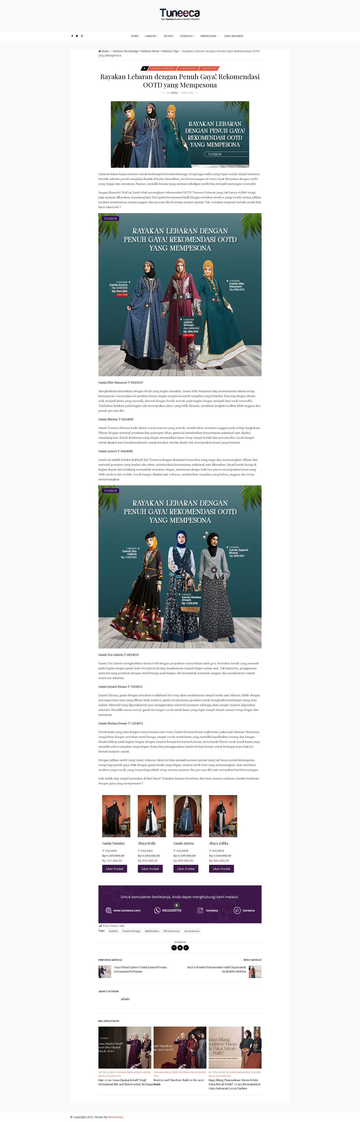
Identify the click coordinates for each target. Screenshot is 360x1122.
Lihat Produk (114, 869)
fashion (113, 931)
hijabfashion (152, 931)
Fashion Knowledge (126, 51)
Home (135, 35)
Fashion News (150, 51)
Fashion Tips (170, 51)
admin (174, 92)
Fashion (150, 35)
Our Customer (233, 35)
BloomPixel (115, 1117)
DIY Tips (102, 1072)
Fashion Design (131, 931)
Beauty (168, 35)
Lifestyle (186, 35)
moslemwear (192, 931)
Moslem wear (172, 931)
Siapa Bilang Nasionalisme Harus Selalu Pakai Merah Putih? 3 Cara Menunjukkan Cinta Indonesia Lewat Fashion (234, 1084)
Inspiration (208, 35)
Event (111, 1072)
